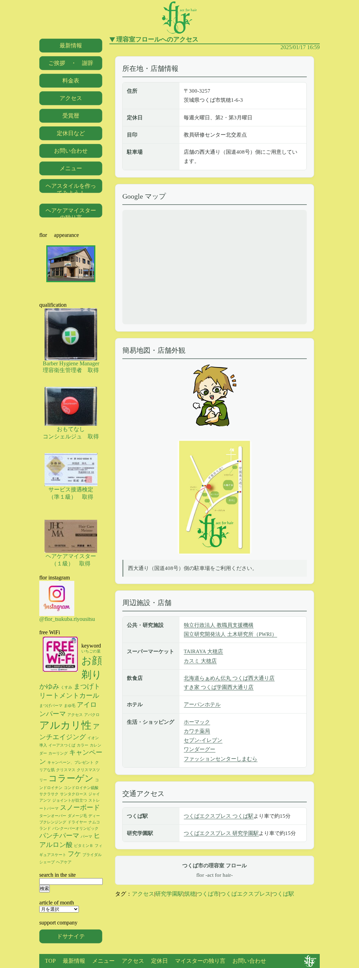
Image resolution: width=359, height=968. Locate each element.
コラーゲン (71, 778)
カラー (82, 745)
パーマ (86, 836)
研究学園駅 (169, 894)
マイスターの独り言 (200, 961)
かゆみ (49, 686)
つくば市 (208, 894)
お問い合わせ (71, 151)
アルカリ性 (65, 725)
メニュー (71, 168)
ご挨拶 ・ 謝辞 (70, 63)
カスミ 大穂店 (200, 661)
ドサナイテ (71, 936)
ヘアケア (64, 862)
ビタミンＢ (83, 846)
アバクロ (92, 715)
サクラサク (49, 794)
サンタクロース (73, 794)
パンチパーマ (59, 835)
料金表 (70, 81)
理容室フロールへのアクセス (157, 39)
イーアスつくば (61, 745)
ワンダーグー (199, 749)
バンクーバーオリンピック (75, 828)
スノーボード (80, 807)
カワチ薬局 (197, 731)
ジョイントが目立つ (69, 800)
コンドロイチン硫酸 (81, 788)
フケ (74, 853)
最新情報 (71, 45)
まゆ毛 (69, 706)
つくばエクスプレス (245, 894)
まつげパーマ (50, 706)
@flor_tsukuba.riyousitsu (67, 619)
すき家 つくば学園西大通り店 (218, 687)
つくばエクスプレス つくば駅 (218, 816)
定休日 (159, 961)
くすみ (66, 687)
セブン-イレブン (203, 740)
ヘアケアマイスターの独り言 (71, 213)
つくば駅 (283, 894)
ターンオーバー (52, 816)
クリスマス (65, 770)
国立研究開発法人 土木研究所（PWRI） (230, 634)
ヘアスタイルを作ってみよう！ (71, 189)
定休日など (71, 133)
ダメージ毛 (77, 816)
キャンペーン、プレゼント (70, 762)
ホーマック (197, 722)
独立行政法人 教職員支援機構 (218, 625)
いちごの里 (91, 651)
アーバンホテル (202, 704)
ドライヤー (77, 822)
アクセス (143, 894)
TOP (50, 961)
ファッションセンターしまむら (220, 759)
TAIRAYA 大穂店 (203, 651)
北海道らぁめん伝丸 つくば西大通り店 (229, 678)
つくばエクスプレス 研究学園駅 (221, 833)
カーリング (58, 753)
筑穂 (190, 894)
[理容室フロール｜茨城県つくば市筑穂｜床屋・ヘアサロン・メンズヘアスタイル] (179, 33)
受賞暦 (70, 116)
